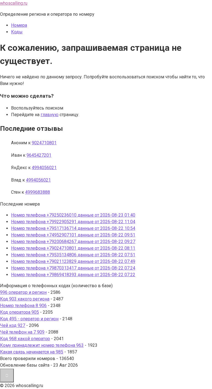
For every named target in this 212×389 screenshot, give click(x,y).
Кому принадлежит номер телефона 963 (42, 345)
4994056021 (44, 167)
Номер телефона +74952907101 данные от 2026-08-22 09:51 (73, 235)
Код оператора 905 (19, 312)
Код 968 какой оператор (25, 338)
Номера (19, 25)
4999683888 (37, 192)
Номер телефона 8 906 (23, 305)
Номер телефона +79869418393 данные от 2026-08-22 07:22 (73, 274)
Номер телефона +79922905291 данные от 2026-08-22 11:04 (73, 221)
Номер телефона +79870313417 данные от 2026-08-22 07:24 (73, 268)
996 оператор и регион (23, 292)
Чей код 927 (12, 325)
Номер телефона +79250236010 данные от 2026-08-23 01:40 (73, 215)
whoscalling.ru (13, 3)
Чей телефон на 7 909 (22, 332)
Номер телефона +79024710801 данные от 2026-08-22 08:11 (73, 248)
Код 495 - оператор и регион (29, 318)
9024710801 (44, 142)
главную (50, 114)
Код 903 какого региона (24, 299)
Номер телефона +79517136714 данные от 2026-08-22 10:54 (73, 228)
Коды (17, 31)
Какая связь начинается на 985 (31, 352)
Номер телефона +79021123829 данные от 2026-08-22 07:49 (73, 261)
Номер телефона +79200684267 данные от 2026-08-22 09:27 (73, 241)
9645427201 (38, 155)
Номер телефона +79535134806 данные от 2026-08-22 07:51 (73, 254)
